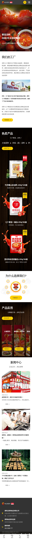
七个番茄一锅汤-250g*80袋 (16, 222)
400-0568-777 (9, 528)
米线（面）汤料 (18, 143)
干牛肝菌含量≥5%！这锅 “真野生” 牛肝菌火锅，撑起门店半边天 (15, 477)
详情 (7, 404)
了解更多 (7, 120)
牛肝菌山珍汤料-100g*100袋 (16, 185)
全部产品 (7, 148)
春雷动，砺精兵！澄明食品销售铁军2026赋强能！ (15, 436)
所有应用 (7, 318)
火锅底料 (5, 143)
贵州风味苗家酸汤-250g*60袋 (16, 259)
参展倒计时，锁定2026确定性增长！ (12, 397)
